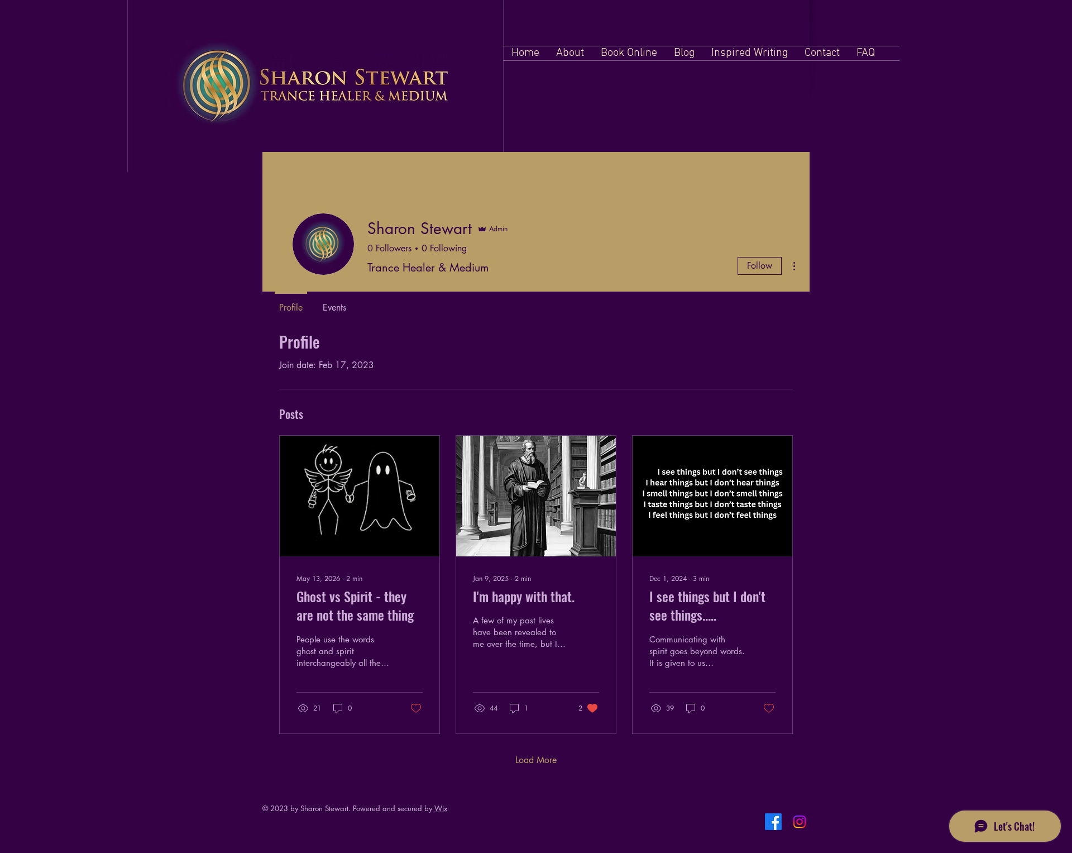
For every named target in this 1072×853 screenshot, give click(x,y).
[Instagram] (799, 821)
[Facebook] (773, 821)
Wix (440, 808)
